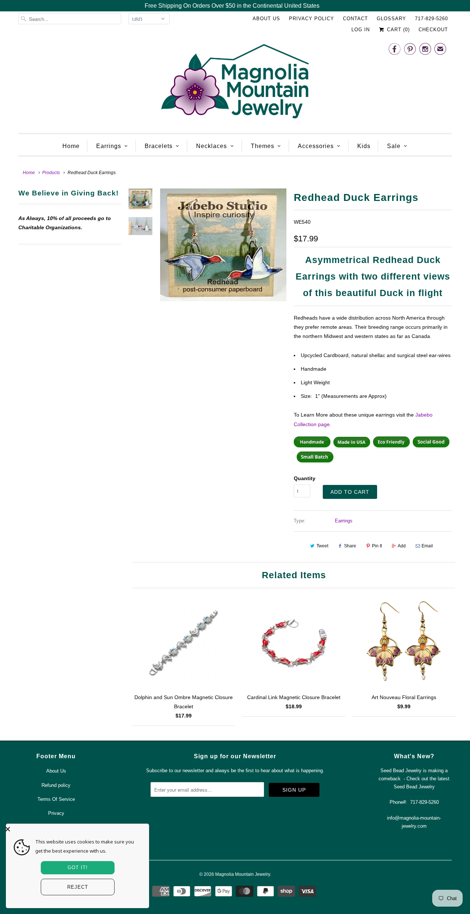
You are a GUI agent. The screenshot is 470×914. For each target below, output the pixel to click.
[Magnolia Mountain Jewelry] (235, 83)
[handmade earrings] (312, 447)
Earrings (108, 146)
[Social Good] (431, 447)
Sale (394, 146)
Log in (360, 29)
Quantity (304, 478)
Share (350, 545)
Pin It (377, 545)
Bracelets (159, 146)
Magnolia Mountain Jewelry (242, 874)
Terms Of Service (56, 799)
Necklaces (211, 146)
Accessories (316, 146)
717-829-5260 (431, 18)
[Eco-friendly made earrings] (391, 447)
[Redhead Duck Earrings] (223, 244)
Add (402, 545)
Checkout (433, 29)
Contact (355, 18)
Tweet (322, 545)
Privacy (56, 813)
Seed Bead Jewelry (414, 786)
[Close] (75, 829)
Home (71, 146)
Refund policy (55, 785)
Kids (363, 146)
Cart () (397, 29)
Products (51, 172)
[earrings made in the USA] (351, 447)
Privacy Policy (311, 18)
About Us (266, 18)
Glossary (391, 18)
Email (427, 545)
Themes (262, 146)
